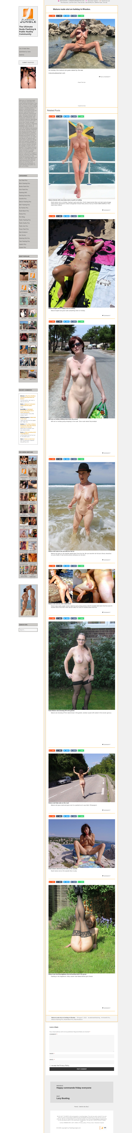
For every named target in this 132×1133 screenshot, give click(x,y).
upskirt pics (33, 379)
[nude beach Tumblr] (32, 264)
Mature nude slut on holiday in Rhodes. (63, 1017)
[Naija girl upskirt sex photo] (32, 509)
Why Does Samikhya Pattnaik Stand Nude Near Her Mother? (28, 397)
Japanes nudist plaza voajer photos (24, 503)
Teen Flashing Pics (24, 241)
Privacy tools (90, 1122)
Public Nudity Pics (24, 223)
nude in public (24, 366)
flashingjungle (24, 281)
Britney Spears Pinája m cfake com (24, 491)
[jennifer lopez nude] (24, 349)
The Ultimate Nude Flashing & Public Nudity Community (27, 30)
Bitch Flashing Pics (24, 183)
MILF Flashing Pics (24, 204)
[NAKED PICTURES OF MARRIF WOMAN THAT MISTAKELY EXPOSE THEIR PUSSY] (24, 509)
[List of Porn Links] (24, 288)
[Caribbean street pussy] (32, 496)
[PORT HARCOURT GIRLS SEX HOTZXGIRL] (32, 570)
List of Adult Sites (24, 48)
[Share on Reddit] (52, 16)
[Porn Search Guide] (32, 276)
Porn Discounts (64, 2)
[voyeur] (32, 362)
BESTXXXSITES (64, 0)
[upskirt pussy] (32, 325)
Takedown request (99, 1122)
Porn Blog (22, 217)
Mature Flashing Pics (25, 201)
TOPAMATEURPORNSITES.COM (76, 0)
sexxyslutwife (32, 538)
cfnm (24, 379)
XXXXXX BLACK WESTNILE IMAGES (24, 467)
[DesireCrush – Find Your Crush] (28, 77)
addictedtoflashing (94, 1017)
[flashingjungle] (24, 276)
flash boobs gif (24, 342)
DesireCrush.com (106, 0)
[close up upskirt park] (24, 521)
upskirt (32, 306)
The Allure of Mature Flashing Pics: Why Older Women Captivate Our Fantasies (28, 426)
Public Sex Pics (23, 226)
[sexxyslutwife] (32, 533)
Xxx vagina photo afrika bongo (32, 552)
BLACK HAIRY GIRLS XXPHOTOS (32, 527)
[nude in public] (24, 362)
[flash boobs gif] (24, 337)
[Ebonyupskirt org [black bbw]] (24, 557)
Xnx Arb (105, 2)
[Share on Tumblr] (59, 16)
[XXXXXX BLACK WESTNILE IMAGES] (24, 460)
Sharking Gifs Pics (24, 238)
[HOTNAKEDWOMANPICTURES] (24, 545)
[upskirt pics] (32, 374)
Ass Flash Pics (23, 180)
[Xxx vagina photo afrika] (24, 570)
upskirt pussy (32, 330)
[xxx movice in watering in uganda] (32, 484)
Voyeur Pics (22, 247)
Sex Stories (22, 235)
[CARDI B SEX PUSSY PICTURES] (24, 533)
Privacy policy (82, 1122)
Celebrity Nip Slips (83, 1106)
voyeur (32, 366)
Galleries (21, 55)
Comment (53, 1034)
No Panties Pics (23, 208)
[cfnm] (24, 374)
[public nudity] (32, 349)
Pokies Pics (22, 214)
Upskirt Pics (22, 244)
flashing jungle (24, 306)
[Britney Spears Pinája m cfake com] (24, 484)
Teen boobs (24, 330)
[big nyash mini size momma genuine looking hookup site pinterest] (32, 472)
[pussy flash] (32, 337)
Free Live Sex (81, 2)
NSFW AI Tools (98, 2)
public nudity (32, 354)
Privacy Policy (64, 1065)
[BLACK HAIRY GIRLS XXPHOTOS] (32, 521)
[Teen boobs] (24, 325)
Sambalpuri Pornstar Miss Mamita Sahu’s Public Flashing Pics (27, 411)
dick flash (23, 318)
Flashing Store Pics (24, 195)
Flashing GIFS (23, 192)
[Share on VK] (73, 16)
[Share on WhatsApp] (80, 16)
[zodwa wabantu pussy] (32, 313)
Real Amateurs (23, 232)
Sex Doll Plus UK (90, 2)
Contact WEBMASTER (65, 1122)
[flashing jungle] (24, 301)
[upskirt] (32, 301)
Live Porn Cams (73, 2)
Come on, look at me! (29, 439)
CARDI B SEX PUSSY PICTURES (24, 540)
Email (52, 1059)
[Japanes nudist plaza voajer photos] (24, 496)
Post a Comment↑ (105, 76)
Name (52, 1053)
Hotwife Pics (23, 198)
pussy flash (33, 342)
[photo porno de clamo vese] (32, 557)
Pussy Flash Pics (24, 229)
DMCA (76, 1122)
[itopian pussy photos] (24, 472)
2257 (73, 1122)
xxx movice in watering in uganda (32, 491)
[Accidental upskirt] (32, 288)
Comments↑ (107, 210)
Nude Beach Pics (24, 211)
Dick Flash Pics (23, 189)
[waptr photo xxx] (32, 460)
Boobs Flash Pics (24, 186)
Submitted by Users (25, 51)
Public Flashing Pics (25, 220)
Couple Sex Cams (82, 105)
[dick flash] (24, 313)
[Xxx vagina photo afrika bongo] (32, 545)
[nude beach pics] (24, 264)
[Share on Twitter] (66, 16)
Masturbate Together (93, 0)
